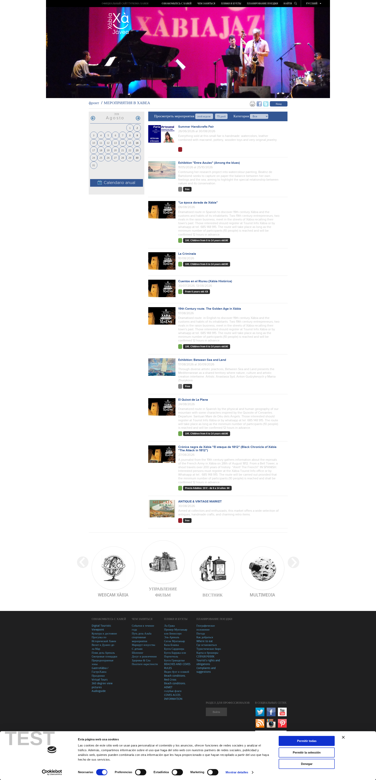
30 (137, 157)
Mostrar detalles (237, 772)
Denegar (307, 763)
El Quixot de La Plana (193, 400)
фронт (94, 102)
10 (93, 142)
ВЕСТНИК (212, 595)
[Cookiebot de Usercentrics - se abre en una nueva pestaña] (52, 772)
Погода (200, 633)
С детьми (137, 649)
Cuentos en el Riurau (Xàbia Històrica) (205, 281)
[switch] (140, 772)
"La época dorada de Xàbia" (198, 203)
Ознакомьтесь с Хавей (177, 3)
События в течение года (143, 627)
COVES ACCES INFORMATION (173, 697)
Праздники (98, 675)
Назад (279, 103)
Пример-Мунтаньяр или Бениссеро (175, 631)
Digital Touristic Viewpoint (101, 627)
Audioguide (99, 691)
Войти (216, 712)
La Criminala (187, 254)
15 (129, 142)
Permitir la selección (307, 752)
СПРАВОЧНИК (205, 656)
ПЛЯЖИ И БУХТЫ (231, 3)
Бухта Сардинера (174, 649)
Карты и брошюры (207, 652)
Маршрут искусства (143, 645)
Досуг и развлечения (144, 656)
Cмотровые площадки (104, 656)
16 (137, 142)
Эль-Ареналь (171, 637)
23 (137, 150)
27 (115, 157)
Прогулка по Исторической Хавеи (104, 639)
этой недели (204, 116)
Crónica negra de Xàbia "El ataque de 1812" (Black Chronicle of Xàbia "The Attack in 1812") (227, 448)
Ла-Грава (169, 625)
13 (115, 142)
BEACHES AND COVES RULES (177, 666)
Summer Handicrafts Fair (196, 127)
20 (115, 150)
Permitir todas (306, 741)
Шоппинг (137, 652)
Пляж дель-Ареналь (103, 652)
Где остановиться (206, 645)
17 (93, 150)
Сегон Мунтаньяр (174, 641)
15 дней (221, 116)
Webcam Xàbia (113, 595)
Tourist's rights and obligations (208, 662)
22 (129, 150)
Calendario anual (119, 182)
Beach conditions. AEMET (175, 685)
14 (122, 142)
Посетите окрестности (145, 664)
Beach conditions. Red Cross (175, 677)
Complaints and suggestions (206, 670)
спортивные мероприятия (139, 639)
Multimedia (262, 595)
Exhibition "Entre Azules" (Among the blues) (209, 163)
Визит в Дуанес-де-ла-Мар (103, 647)
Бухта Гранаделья (174, 660)
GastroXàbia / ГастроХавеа (100, 670)
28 (122, 157)
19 (108, 150)
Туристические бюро (208, 649)
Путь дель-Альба (141, 633)
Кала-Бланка (171, 645)
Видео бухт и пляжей (176, 672)
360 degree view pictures (102, 685)
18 (100, 150)
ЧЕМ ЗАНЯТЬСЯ (206, 3)
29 (129, 157)
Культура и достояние (104, 633)
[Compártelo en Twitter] (265, 103)
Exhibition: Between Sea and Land (202, 360)
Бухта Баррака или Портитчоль (175, 654)
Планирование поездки (262, 3)
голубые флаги (173, 691)
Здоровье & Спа (141, 660)
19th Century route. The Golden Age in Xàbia (209, 309)
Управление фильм (163, 592)
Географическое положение (205, 627)
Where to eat (204, 641)
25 (100, 157)
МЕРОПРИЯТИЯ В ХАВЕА (127, 102)
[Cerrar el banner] (343, 737)
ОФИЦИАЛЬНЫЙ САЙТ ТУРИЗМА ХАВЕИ (125, 3)
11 (100, 142)
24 (93, 157)
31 (93, 165)
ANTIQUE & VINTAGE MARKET (200, 501)
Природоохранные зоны (102, 662)
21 (122, 150)
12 (108, 142)
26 (108, 157)
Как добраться (204, 637)
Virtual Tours (100, 679)
